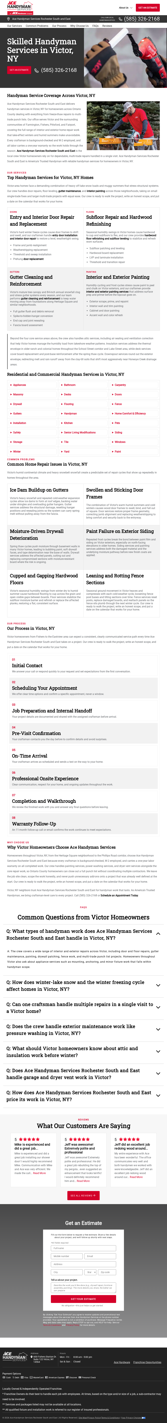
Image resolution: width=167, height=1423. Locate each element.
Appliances (19, 385)
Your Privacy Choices (131, 1418)
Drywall (17, 404)
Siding (118, 432)
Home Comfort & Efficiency (130, 413)
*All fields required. (60, 1243)
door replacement (33, 259)
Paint (118, 451)
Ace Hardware (122, 1362)
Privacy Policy (72, 1325)
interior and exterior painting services (107, 291)
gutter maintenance (69, 191)
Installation (19, 423)
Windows (120, 442)
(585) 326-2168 (142, 19)
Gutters (17, 413)
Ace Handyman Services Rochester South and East (46, 150)
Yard (66, 451)
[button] (84, 936)
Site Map (83, 1418)
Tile (66, 442)
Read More (39, 1173)
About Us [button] (123, 7)
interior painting (96, 191)
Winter (17, 451)
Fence (118, 404)
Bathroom (70, 385)
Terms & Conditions (52, 1325)
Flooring (69, 404)
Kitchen (68, 423)
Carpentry (120, 385)
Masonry (18, 394)
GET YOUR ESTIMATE (83, 1299)
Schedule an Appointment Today (119, 895)
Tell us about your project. (64, 1280)
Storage (17, 442)
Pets (117, 423)
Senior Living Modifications (80, 432)
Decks (67, 394)
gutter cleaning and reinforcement (40, 298)
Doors (118, 394)
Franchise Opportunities (147, 1362)
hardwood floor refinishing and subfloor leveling (121, 237)
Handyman (70, 413)
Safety (17, 432)
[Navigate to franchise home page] (20, 7)
